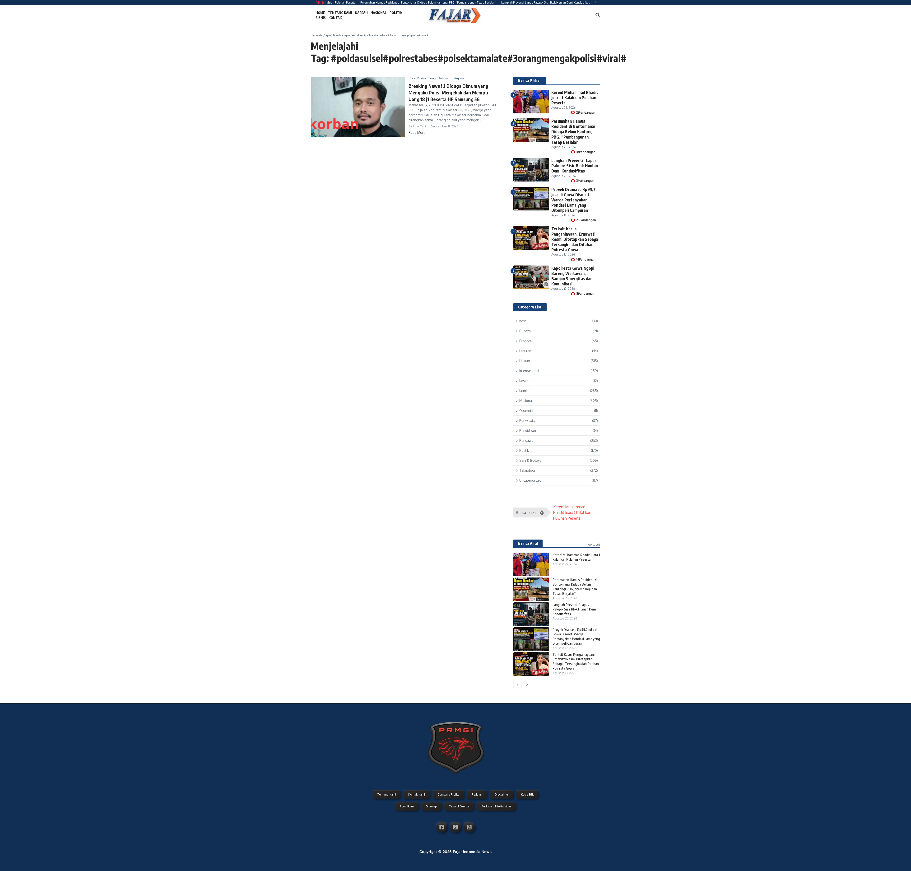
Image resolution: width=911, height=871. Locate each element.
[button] (595, 512)
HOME (320, 13)
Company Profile (448, 794)
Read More (417, 132)
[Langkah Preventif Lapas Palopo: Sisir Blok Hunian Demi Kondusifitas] (531, 614)
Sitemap (431, 806)
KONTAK (335, 18)
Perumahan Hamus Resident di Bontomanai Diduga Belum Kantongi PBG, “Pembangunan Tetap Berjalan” (573, 131)
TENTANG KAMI (340, 13)
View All (594, 545)
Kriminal (422, 78)
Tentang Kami (386, 794)
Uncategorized (457, 78)
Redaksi (477, 794)
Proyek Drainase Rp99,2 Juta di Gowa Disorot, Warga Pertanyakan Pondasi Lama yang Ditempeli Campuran (573, 200)
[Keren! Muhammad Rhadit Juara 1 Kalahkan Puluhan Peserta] (531, 564)
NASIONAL (379, 13)
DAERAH (361, 13)
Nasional (432, 78)
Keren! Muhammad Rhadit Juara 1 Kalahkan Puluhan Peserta (574, 97)
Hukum (412, 78)
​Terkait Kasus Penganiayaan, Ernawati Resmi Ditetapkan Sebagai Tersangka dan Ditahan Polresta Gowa (575, 239)
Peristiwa (443, 78)
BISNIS (321, 18)
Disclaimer (502, 794)
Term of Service (459, 806)
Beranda (317, 35)
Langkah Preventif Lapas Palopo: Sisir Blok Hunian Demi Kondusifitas (574, 165)
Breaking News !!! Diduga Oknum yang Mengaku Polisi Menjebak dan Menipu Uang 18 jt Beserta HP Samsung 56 (448, 92)
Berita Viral (528, 543)
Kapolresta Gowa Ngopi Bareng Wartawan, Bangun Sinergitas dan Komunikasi (572, 275)
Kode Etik (527, 794)
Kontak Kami (416, 794)
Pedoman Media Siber (496, 806)
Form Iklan (407, 806)
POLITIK (396, 13)
